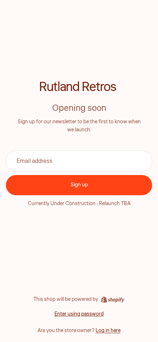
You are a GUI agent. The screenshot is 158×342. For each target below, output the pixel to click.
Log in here (108, 330)
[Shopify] (112, 299)
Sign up (79, 185)
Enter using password (79, 314)
